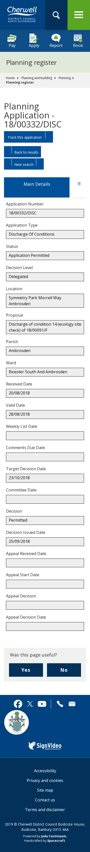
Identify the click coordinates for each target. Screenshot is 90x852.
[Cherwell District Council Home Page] (22, 14)
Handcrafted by (44, 841)
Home (10, 78)
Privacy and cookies (45, 780)
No (70, 671)
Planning (65, 78)
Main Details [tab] (37, 184)
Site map (45, 790)
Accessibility (45, 770)
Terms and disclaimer (45, 809)
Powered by (44, 836)
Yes (32, 671)
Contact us (45, 800)
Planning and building (37, 78)
